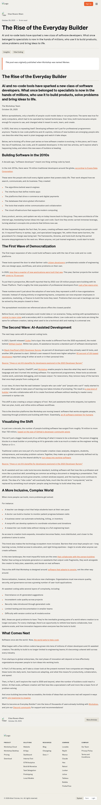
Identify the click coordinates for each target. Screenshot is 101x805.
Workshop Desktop (11, 751)
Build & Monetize (30, 766)
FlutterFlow (66, 786)
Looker (65, 770)
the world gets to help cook (46, 640)
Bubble (65, 782)
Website (26, 747)
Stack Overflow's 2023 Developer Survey (22, 350)
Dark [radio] (87, 798)
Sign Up (89, 4)
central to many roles (11, 317)
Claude (65, 758)
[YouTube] (64, 798)
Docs (45, 755)
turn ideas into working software (56, 457)
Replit (64, 751)
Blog (44, 747)
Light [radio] (93, 798)
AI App (25, 751)
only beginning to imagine (19, 698)
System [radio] (79, 798)
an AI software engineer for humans (77, 415)
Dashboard (27, 755)
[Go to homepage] (10, 4)
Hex (63, 762)
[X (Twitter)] (62, 798)
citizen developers (56, 262)
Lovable (65, 747)
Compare (65, 742)
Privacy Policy (87, 751)
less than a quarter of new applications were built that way (36, 272)
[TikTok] (69, 798)
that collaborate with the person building (76, 557)
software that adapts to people (62, 569)
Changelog (47, 751)
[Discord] (72, 798)
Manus (64, 755)
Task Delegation (29, 770)
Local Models (28, 778)
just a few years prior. (88, 285)
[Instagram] (67, 798)
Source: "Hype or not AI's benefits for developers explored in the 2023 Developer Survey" (42, 363)
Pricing (6, 755)
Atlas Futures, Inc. (16, 798)
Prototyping (28, 774)
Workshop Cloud (10, 747)
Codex (28, 340)
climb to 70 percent (15, 275)
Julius (64, 774)
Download (8, 758)
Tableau (65, 778)
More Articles (92, 720)
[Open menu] (96, 3)
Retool (64, 766)
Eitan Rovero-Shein (15, 14)
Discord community (22, 707)
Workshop (42, 369)
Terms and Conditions (86, 755)
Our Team (85, 747)
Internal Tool (28, 758)
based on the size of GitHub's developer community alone (44, 432)
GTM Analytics (29, 762)
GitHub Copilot (15, 344)
